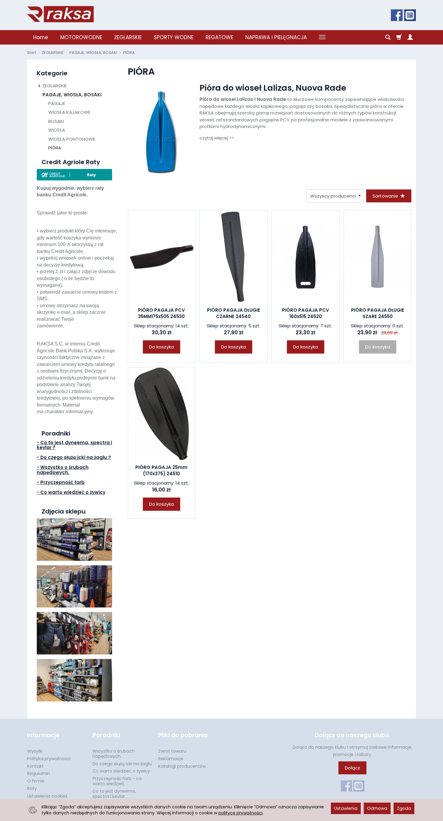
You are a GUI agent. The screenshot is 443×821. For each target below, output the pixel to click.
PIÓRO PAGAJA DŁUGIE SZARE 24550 (377, 313)
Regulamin (38, 773)
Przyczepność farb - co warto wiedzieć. (117, 781)
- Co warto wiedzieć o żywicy (71, 492)
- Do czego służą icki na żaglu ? (74, 457)
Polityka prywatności (49, 759)
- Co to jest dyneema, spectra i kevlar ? (74, 445)
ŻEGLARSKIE (128, 37)
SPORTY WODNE (173, 37)
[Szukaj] (388, 37)
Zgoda (404, 808)
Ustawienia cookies (47, 796)
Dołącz (352, 768)
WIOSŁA (56, 130)
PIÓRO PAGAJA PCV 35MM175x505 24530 (161, 313)
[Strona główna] (60, 14)
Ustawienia (345, 808)
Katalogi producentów (182, 766)
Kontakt (35, 766)
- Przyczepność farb (61, 482)
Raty (32, 788)
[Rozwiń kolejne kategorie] (322, 37)
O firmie (35, 781)
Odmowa (377, 808)
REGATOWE (219, 37)
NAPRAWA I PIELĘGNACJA (276, 37)
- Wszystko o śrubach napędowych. (63, 470)
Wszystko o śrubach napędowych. (114, 753)
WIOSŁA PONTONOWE (71, 139)
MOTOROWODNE (81, 37)
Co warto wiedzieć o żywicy (121, 771)
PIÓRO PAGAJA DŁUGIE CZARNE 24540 (233, 313)
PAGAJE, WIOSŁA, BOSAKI (72, 95)
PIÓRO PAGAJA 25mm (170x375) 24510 (161, 470)
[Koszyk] (399, 37)
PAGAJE (56, 103)
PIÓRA (54, 148)
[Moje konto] (410, 37)
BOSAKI (56, 121)
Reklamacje (170, 759)
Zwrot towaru (172, 751)
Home (40, 37)
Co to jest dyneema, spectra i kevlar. (114, 793)
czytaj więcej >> (217, 138)
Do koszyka (161, 347)
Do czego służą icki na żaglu (122, 764)
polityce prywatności (240, 813)
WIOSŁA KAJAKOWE (69, 112)
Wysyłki (34, 751)
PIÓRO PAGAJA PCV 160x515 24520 (305, 313)
